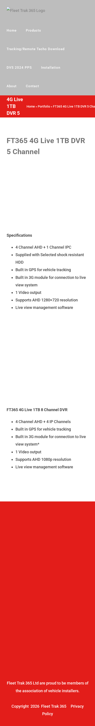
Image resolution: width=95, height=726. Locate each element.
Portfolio (44, 106)
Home (31, 106)
